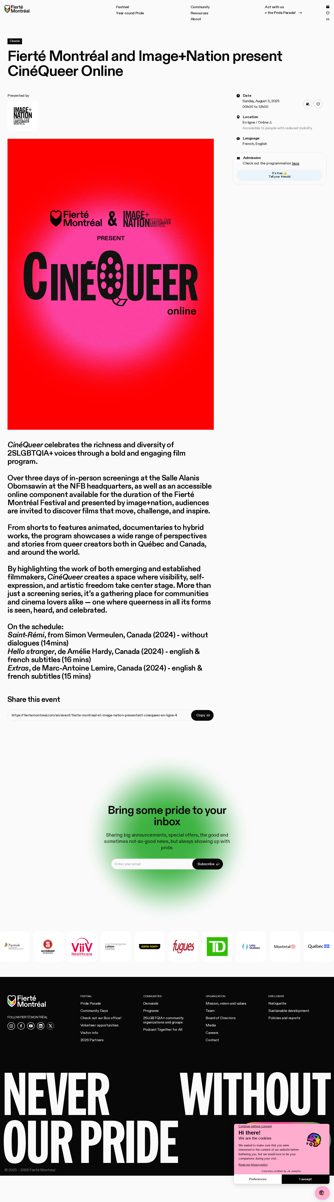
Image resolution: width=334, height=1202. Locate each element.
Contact (212, 1040)
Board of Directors (220, 1018)
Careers (212, 1032)
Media (211, 1025)
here (295, 163)
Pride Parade (90, 1003)
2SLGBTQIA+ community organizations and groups (163, 1020)
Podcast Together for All (162, 1029)
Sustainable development (288, 1010)
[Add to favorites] (318, 104)
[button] (122, 7)
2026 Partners (92, 1040)
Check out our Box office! (100, 1018)
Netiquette (277, 1003)
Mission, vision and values (226, 1003)
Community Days (94, 1010)
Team (210, 1010)
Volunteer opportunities (99, 1025)
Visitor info (89, 1032)
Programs (151, 1010)
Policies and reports (284, 1018)
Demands (150, 1003)
